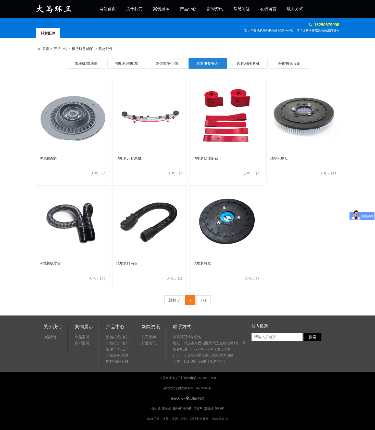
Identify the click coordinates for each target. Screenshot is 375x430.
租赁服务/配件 (83, 48)
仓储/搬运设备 (289, 63)
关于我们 (134, 9)
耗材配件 (105, 48)
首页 (45, 48)
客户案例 (82, 343)
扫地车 (177, 408)
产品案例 (82, 337)
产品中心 (188, 9)
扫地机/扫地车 (126, 63)
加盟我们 (50, 337)
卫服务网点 (196, 398)
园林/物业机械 (248, 63)
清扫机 (208, 408)
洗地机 (166, 408)
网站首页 (107, 9)
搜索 (312, 337)
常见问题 (241, 9)
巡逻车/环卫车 (167, 63)
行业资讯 (149, 343)
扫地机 (155, 408)
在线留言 (268, 9)
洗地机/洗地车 (86, 63)
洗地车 (219, 408)
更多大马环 (178, 398)
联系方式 (295, 9)
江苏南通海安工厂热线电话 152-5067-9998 (187, 378)
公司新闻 (149, 337)
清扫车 (198, 408)
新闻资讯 (215, 9)
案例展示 (161, 9)
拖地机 (187, 408)
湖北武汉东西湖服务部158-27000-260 (187, 388)
